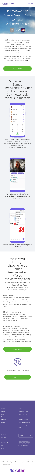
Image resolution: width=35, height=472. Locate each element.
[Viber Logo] (8, 3)
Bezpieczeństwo (5, 417)
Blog (2, 414)
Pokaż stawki (17, 68)
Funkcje (3, 411)
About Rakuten (6, 464)
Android (3, 437)
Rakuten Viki (5, 459)
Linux (2, 448)
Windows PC (4, 442)
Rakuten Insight (19, 462)
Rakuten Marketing (7, 462)
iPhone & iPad (5, 440)
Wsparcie (4, 425)
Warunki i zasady (23, 419)
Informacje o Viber (23, 411)
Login (28, 3)
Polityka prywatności (24, 422)
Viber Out (3, 419)
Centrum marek (22, 414)
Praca (20, 417)
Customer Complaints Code (24, 426)
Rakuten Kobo (17, 459)
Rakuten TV (30, 462)
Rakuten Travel (29, 459)
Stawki (3, 422)
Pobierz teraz (17, 377)
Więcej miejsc (17, 349)
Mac (2, 445)
